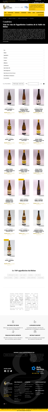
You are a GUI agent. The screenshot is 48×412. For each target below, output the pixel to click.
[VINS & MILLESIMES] (7, 7)
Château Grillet (37, 35)
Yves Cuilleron (19, 297)
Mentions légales (28, 386)
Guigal (20, 304)
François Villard (14, 299)
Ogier (11, 302)
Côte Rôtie (36, 29)
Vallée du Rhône (23, 29)
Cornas (16, 277)
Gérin (21, 300)
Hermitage (22, 277)
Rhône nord (41, 29)
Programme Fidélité (29, 393)
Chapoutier (12, 306)
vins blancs (29, 30)
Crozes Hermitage (31, 277)
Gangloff (17, 300)
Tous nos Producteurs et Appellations (17, 400)
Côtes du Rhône (8, 277)
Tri (26, 83)
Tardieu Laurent (17, 302)
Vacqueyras (40, 277)
